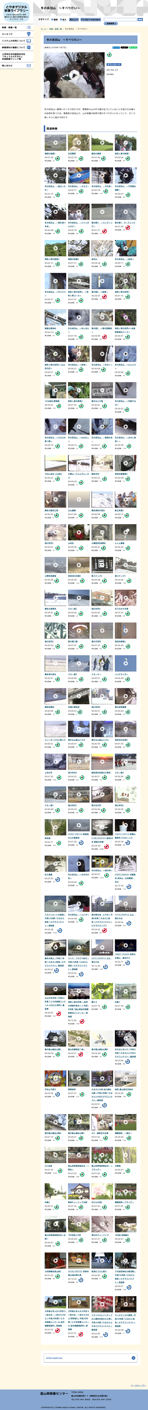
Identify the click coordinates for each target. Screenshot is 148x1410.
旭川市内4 (96, 608)
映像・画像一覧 (55, 28)
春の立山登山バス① (100, 740)
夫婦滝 (118, 1166)
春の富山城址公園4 (53, 1133)
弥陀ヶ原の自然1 (122, 292)
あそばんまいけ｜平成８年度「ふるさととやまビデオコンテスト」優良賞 (125, 1053)
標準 (56, 19)
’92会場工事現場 (52, 401)
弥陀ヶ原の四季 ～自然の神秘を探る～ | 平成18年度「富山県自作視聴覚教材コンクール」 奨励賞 (78, 1009)
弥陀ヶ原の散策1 (122, 153)
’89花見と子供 (74, 1235)
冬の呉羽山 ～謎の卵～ (102, 870)
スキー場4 (119, 772)
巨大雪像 (48, 874)
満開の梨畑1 (50, 153)
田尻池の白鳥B (74, 576)
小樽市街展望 (50, 576)
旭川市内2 (119, 805)
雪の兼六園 (73, 641)
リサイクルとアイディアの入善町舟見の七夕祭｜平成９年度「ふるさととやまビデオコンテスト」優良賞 (102, 1322)
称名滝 (47, 838)
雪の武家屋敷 (120, 707)
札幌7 (117, 1002)
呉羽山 (94, 259)
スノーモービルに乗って (55, 740)
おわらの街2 (97, 1202)
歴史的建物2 (120, 641)
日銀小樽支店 (74, 707)
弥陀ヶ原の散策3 (52, 259)
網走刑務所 (49, 707)
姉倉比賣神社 (50, 328)
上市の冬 (48, 772)
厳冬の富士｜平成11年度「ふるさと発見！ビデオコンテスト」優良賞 (55, 962)
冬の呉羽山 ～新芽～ (77, 364)
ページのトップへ (138, 1385)
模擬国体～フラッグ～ (124, 1202)
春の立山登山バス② (76, 740)
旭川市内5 (96, 707)
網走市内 (95, 474)
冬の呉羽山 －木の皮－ (102, 186)
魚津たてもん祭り (99, 1271)
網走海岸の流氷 (98, 510)
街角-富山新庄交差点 (124, 1089)
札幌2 (47, 1202)
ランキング (7, 34)
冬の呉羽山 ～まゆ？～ (102, 364)
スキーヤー (96, 674)
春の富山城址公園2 (53, 1049)
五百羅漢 (72, 153)
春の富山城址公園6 (100, 1049)
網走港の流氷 (50, 674)
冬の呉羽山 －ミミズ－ (78, 186)
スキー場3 (72, 674)
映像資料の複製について (13, 47)
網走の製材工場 (51, 510)
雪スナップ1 (120, 576)
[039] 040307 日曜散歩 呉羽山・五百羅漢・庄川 (125, 878)
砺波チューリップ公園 (77, 1202)
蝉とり (94, 1002)
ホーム (43, 28)
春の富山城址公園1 (76, 1133)
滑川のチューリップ (100, 1235)
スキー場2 (72, 608)
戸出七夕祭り (50, 1089)
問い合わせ (7, 65)
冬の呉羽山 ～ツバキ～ (78, 914)
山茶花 (71, 543)
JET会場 (48, 1166)
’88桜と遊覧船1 (122, 1235)
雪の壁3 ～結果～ (100, 292)
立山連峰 (72, 510)
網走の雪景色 (50, 608)
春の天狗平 (96, 641)
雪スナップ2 (97, 576)
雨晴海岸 (72, 1089)
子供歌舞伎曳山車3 (53, 1271)
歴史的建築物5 (121, 474)
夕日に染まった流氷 (53, 474)
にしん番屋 (119, 543)
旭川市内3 (49, 641)
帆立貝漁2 (119, 510)
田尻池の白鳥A (121, 740)
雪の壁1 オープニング (125, 222)
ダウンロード (114, 64)
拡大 (64, 19)
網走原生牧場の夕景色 (101, 772)
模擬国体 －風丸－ (123, 1133)
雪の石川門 (96, 805)
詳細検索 (110, 23)
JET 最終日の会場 (100, 1133)
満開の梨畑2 (73, 259)
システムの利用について (13, 40)
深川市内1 (49, 543)
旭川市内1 (72, 805)
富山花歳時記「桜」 (76, 1049)
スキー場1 (49, 805)
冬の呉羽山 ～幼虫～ (124, 259)
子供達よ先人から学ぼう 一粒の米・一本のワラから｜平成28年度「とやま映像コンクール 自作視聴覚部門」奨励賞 (56, 1318)
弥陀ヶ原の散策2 (75, 401)
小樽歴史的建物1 (99, 543)
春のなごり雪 (97, 401)
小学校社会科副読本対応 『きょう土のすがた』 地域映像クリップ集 (17, 56)
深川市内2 (72, 772)
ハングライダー (121, 674)
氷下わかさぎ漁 (121, 608)
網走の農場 (96, 153)
